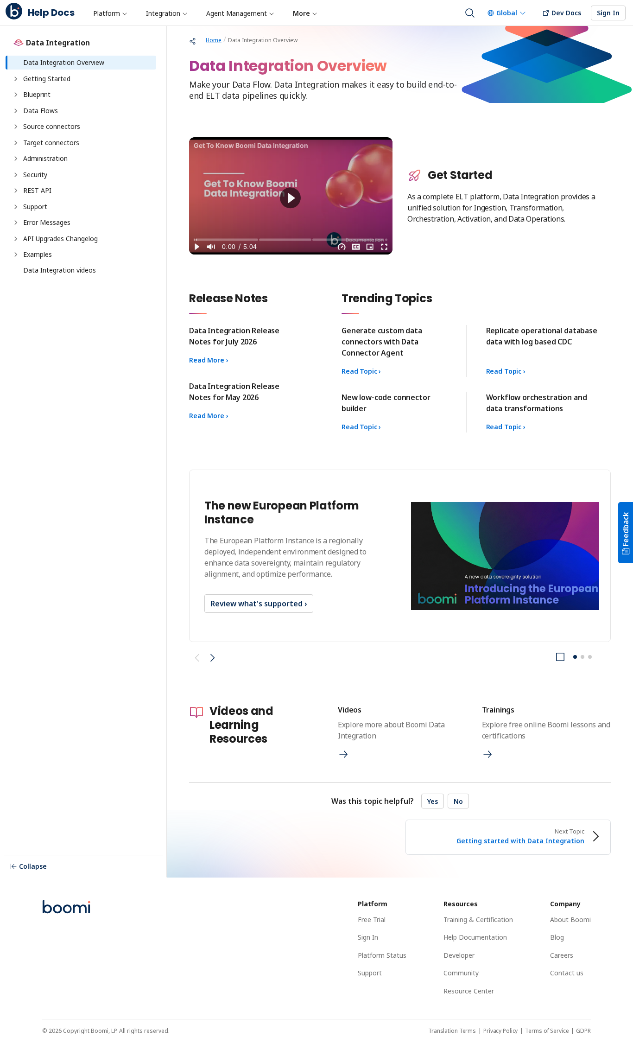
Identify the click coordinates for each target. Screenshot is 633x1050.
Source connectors (51, 126)
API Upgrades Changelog (60, 238)
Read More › (208, 360)
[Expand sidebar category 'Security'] (16, 174)
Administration (45, 158)
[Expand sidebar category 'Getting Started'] (16, 78)
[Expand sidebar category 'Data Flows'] (16, 110)
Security (35, 174)
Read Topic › (361, 371)
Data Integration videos (59, 270)
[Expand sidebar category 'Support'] (16, 206)
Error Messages (47, 222)
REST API (37, 190)
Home (214, 40)
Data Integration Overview (63, 62)
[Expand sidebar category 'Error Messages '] (16, 222)
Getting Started (46, 78)
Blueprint (37, 94)
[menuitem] (110, 13)
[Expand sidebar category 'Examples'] (16, 254)
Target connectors (52, 142)
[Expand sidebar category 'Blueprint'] (16, 94)
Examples (37, 254)
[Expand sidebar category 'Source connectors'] (16, 126)
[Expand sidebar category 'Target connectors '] (16, 142)
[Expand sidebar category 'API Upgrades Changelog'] (16, 238)
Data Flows (40, 110)
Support (35, 206)
